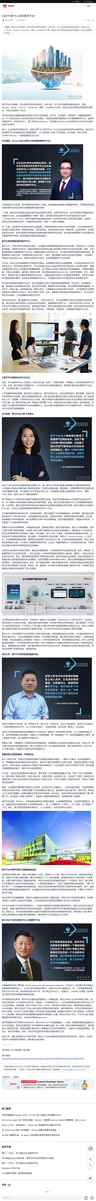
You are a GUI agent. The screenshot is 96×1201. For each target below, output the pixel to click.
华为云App (89, 2)
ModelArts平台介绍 (11, 1168)
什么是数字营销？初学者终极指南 (17, 1173)
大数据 (15, 1077)
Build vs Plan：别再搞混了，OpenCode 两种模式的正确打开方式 (31, 1125)
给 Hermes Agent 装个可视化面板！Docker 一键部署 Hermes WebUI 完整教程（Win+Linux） (44, 1120)
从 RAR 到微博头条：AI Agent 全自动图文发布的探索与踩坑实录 (31, 1135)
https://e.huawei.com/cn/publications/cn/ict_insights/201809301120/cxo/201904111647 (43, 1058)
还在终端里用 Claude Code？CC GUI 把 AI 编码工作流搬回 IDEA (31, 1115)
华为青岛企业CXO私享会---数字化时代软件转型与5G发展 (28, 1158)
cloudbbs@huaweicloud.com (74, 1069)
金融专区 (6, 1077)
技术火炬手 (9, 20)
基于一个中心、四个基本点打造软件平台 (20, 1153)
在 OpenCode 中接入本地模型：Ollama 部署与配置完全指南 (29, 1130)
